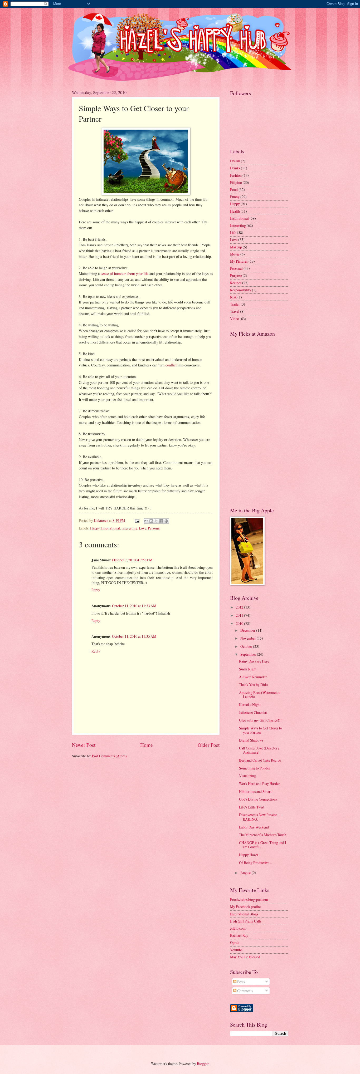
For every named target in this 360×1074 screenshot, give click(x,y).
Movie (235, 254)
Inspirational (110, 528)
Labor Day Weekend (254, 827)
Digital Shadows (251, 740)
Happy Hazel (248, 854)
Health (235, 211)
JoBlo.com (238, 928)
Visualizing (247, 775)
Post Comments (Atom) (109, 755)
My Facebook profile (245, 906)
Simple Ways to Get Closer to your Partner (260, 730)
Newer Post (83, 745)
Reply (95, 589)
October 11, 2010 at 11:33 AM (134, 605)
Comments (244, 990)
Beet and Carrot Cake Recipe (260, 760)
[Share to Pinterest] (166, 521)
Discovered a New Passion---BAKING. (260, 817)
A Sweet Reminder (253, 676)
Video (234, 318)
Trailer (235, 304)
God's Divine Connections (258, 799)
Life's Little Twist (251, 807)
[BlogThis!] (151, 521)
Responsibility (240, 289)
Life (233, 232)
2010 (240, 623)
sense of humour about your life (124, 273)
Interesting (129, 528)
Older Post (209, 745)
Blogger (202, 1063)
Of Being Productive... (255, 862)
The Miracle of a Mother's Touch (262, 834)
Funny (235, 196)
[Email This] (146, 521)
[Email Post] (136, 520)
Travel (234, 311)
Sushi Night (247, 668)
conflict (171, 364)
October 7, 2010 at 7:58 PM (132, 559)
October (246, 646)
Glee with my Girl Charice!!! (260, 720)
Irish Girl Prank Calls (245, 921)
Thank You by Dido (253, 684)
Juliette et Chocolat (253, 712)
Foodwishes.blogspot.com (249, 899)
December (248, 630)
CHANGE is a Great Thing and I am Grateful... (262, 845)
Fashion (236, 175)
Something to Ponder (254, 768)
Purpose (236, 275)
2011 (240, 615)
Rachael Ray (239, 935)
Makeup (236, 246)
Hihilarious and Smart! (256, 791)
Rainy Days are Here (254, 661)
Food (234, 189)
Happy (95, 528)
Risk (233, 297)
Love (142, 528)
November (248, 638)
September (248, 654)
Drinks (235, 167)
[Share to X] (156, 521)
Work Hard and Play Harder (259, 783)
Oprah (234, 942)
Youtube (236, 949)
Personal (154, 528)
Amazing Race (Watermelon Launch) (259, 694)
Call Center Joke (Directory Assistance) (259, 750)
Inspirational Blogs (244, 913)
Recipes (235, 282)
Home (146, 745)
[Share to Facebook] (161, 521)
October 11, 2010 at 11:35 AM (134, 636)
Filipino (236, 182)
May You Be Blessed (245, 956)
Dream (235, 160)
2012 (240, 607)
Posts (240, 981)
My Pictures (239, 261)
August (246, 872)
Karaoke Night (250, 704)
